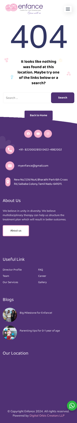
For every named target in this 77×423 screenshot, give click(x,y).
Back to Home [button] (38, 115)
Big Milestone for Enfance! (36, 313)
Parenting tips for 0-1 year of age (40, 331)
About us (15, 230)
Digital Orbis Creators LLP (47, 415)
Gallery (42, 282)
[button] (68, 9)
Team (6, 276)
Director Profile (12, 270)
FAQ (40, 270)
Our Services (10, 282)
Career (42, 276)
